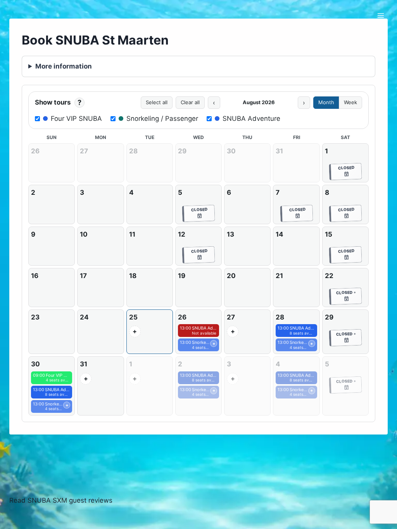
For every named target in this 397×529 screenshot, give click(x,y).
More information (63, 66)
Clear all (190, 102)
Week (350, 102)
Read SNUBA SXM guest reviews (60, 500)
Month (326, 102)
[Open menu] (380, 15)
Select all (156, 102)
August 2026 (259, 102)
